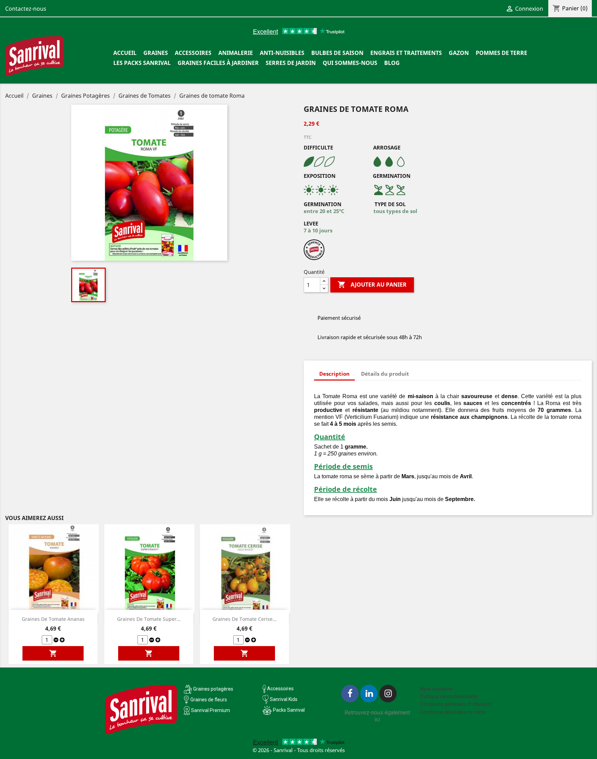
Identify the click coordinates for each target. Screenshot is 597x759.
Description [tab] (334, 373)
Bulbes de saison (337, 53)
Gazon (459, 53)
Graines (155, 53)
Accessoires (193, 53)
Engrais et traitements (406, 53)
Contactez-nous (25, 8)
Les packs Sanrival (142, 63)
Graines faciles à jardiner (218, 63)
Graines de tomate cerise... (244, 619)
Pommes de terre (501, 53)
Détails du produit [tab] (385, 373)
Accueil (124, 53)
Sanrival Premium (210, 710)
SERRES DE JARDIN (291, 63)
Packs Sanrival (289, 710)
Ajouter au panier (372, 284)
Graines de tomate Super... (149, 619)
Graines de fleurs (208, 699)
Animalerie (235, 53)
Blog (392, 63)
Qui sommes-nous (350, 63)
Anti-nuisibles (282, 53)
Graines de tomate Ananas (53, 619)
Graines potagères (213, 689)
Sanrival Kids (283, 699)
